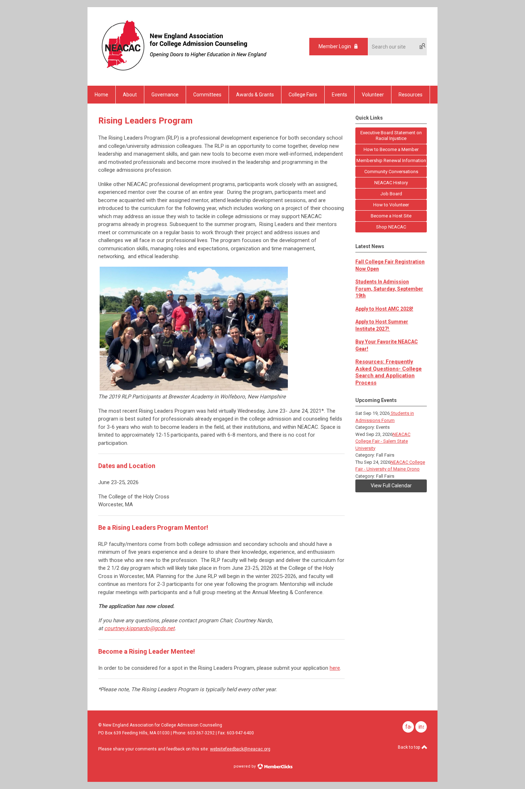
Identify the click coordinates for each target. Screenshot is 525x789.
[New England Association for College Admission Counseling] (183, 73)
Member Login (335, 46)
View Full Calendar (391, 485)
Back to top (409, 747)
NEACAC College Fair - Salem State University (382, 441)
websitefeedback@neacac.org (240, 749)
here (335, 668)
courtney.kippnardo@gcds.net (139, 628)
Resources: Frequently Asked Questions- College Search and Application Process (388, 372)
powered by (245, 766)
